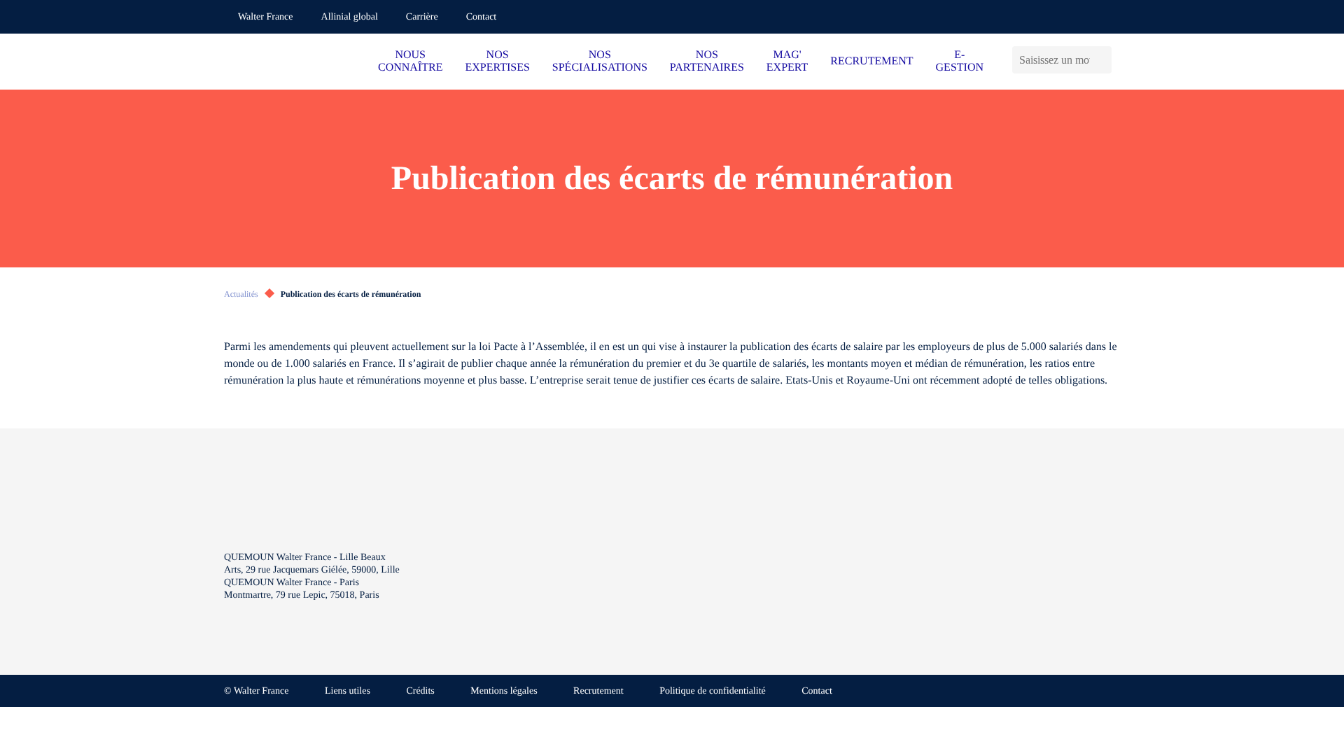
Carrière (422, 17)
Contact (481, 17)
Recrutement (598, 691)
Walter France (265, 17)
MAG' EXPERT (787, 61)
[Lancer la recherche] (1104, 60)
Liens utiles (347, 691)
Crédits (420, 691)
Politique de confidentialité (712, 691)
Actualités (241, 294)
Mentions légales (503, 691)
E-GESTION (959, 61)
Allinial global (349, 17)
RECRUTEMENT (871, 61)
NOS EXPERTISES (497, 61)
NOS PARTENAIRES (707, 61)
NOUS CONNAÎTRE (410, 61)
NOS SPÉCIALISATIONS (600, 61)
